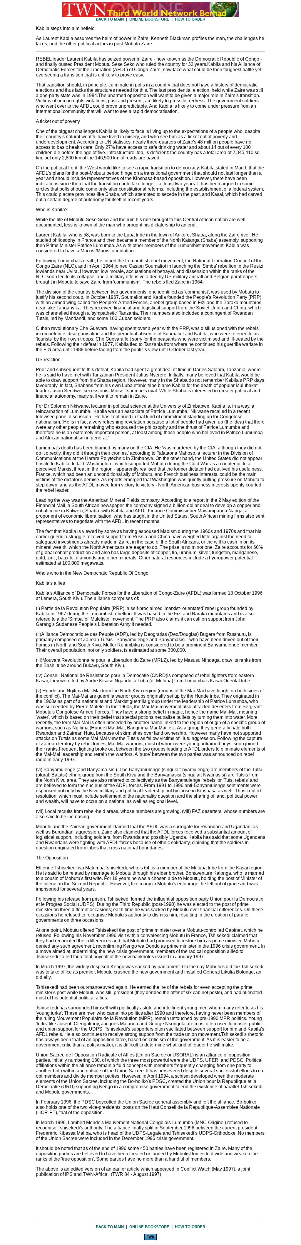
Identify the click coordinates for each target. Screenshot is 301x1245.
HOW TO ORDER (190, 19)
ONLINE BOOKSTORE (149, 19)
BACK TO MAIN (110, 19)
